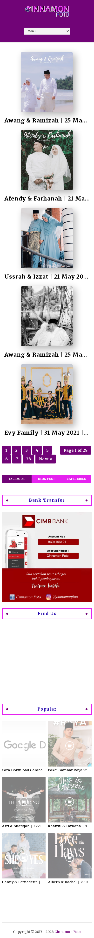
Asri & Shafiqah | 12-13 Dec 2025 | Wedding (24, 826)
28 (28, 459)
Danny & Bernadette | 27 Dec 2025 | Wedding (24, 882)
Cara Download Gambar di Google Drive (24, 770)
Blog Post (46, 479)
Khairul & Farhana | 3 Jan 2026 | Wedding (70, 826)
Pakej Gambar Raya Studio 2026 (70, 770)
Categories (76, 479)
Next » (45, 459)
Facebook (17, 479)
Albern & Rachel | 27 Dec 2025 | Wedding (70, 882)
